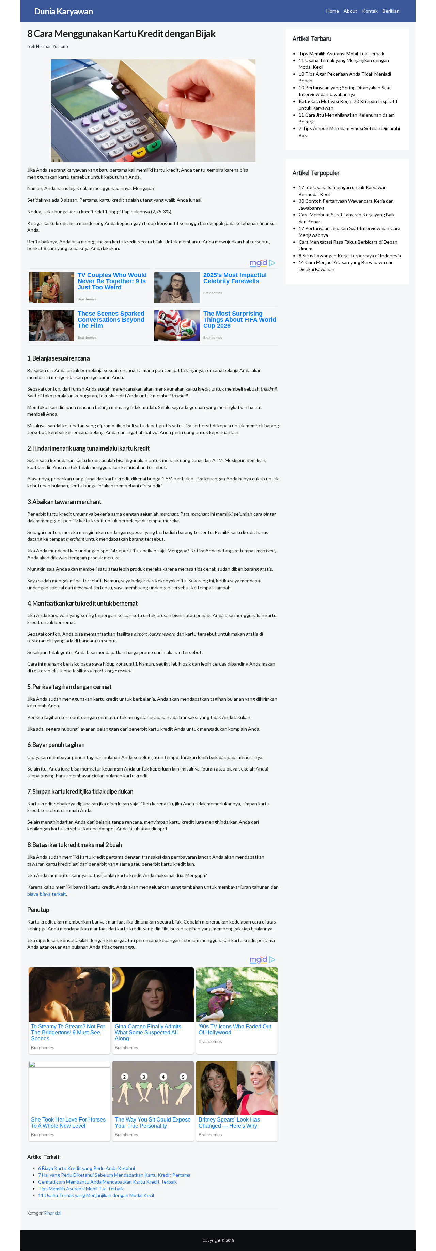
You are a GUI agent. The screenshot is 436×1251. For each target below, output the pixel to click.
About (350, 11)
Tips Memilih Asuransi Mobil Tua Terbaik (81, 1188)
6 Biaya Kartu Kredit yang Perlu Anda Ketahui (86, 1168)
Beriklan (391, 11)
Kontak (370, 11)
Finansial (52, 1213)
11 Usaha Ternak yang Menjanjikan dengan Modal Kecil (96, 1195)
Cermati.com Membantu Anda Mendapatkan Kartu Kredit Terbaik (107, 1182)
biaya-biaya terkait (46, 894)
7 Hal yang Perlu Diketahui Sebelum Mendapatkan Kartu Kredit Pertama (114, 1175)
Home (332, 11)
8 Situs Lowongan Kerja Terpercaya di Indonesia (350, 255)
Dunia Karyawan (63, 11)
